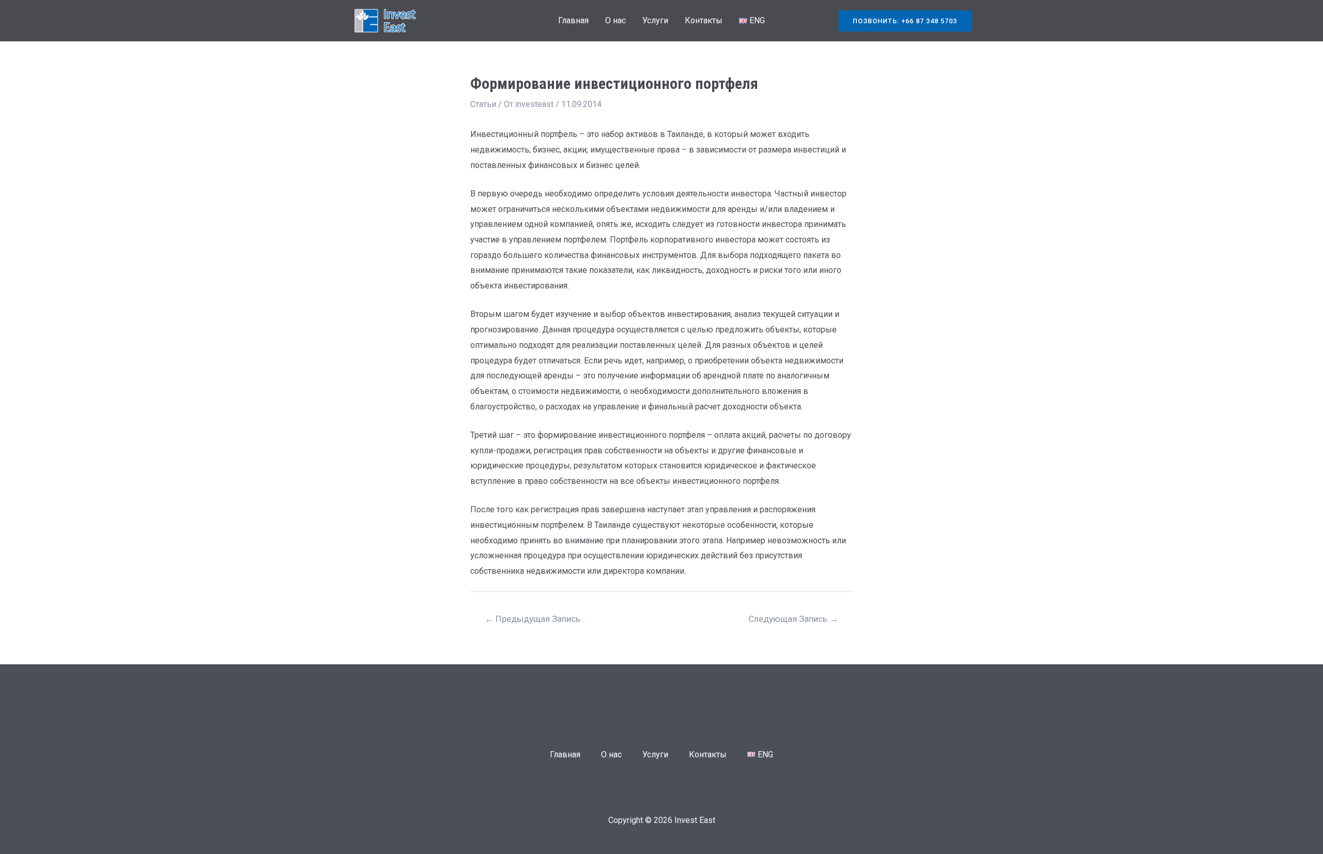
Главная (573, 20)
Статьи (483, 104)
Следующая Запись (793, 619)
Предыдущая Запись (532, 619)
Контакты (703, 20)
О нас (615, 20)
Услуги (655, 20)
